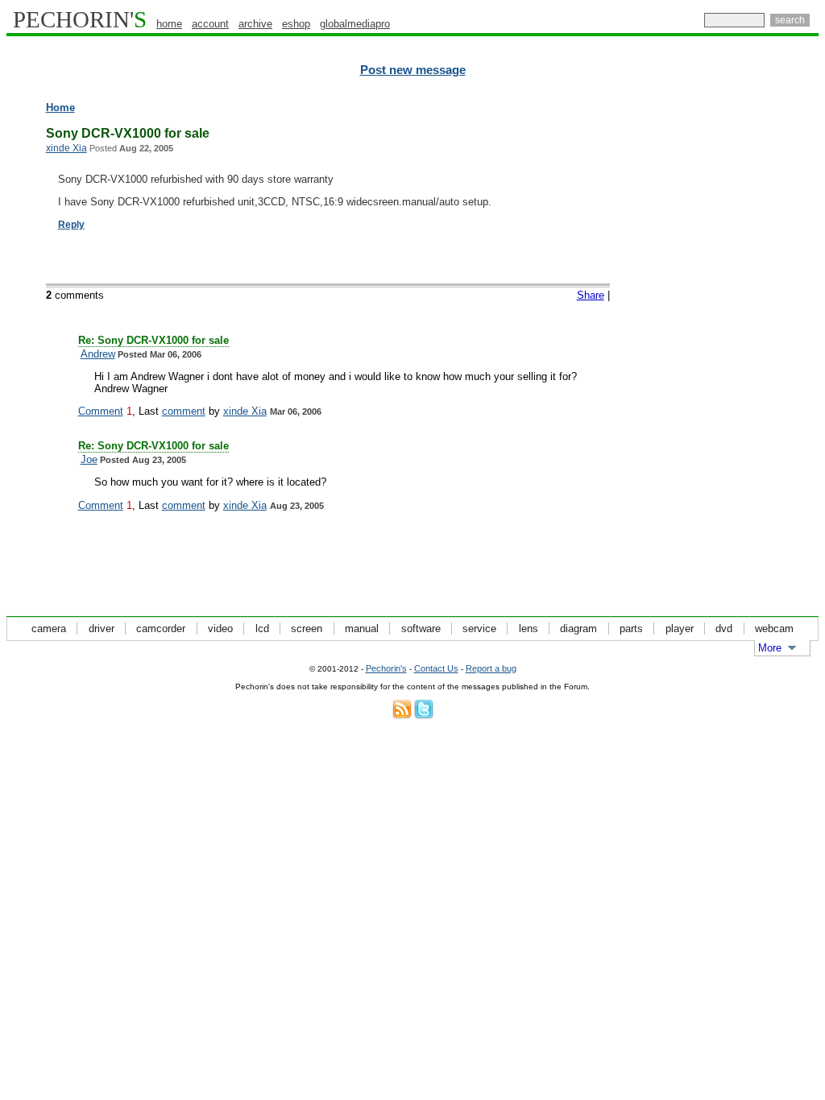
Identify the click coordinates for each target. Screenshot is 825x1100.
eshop (296, 24)
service (479, 628)
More (769, 648)
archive (255, 24)
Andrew (98, 354)
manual (362, 628)
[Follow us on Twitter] (423, 715)
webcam (774, 628)
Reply (71, 224)
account (210, 24)
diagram (578, 628)
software (421, 628)
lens (528, 628)
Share (590, 295)
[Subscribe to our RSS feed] (402, 715)
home (169, 24)
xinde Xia (66, 148)
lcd (262, 628)
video (220, 628)
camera (48, 628)
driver (101, 628)
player (679, 628)
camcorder (160, 628)
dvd (723, 628)
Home (60, 107)
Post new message (413, 70)
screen (306, 628)
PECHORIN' (80, 19)
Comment (100, 411)
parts (631, 628)
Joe (89, 459)
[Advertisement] (748, 346)
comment (183, 411)
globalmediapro (355, 24)
